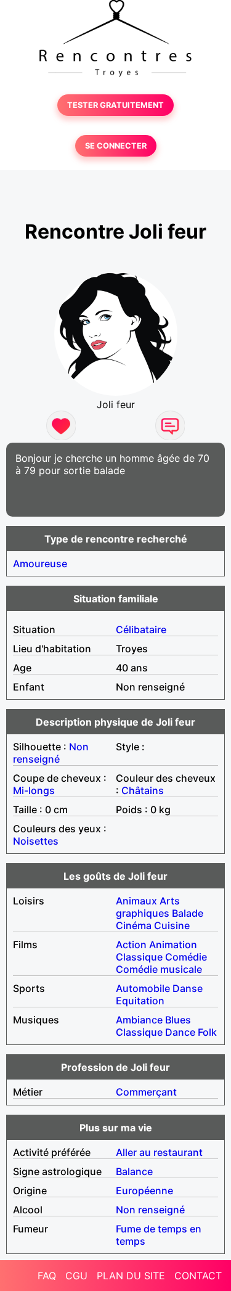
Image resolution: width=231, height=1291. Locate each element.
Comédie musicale (159, 969)
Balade (187, 913)
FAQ (47, 1275)
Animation (173, 944)
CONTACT (198, 1275)
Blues (178, 1020)
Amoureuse (40, 563)
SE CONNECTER (116, 145)
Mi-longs (34, 790)
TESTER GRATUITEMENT (115, 105)
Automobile (143, 988)
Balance (134, 1171)
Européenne (144, 1190)
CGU (76, 1275)
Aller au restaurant (159, 1152)
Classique (139, 957)
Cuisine (172, 925)
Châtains (142, 790)
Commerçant (146, 1092)
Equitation (140, 1000)
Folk (207, 1032)
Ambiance (139, 1020)
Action (131, 944)
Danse (187, 988)
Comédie (186, 957)
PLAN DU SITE (131, 1275)
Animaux (136, 901)
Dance (180, 1032)
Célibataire (141, 629)
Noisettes (36, 841)
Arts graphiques (148, 907)
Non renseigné (51, 752)
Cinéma (134, 925)
